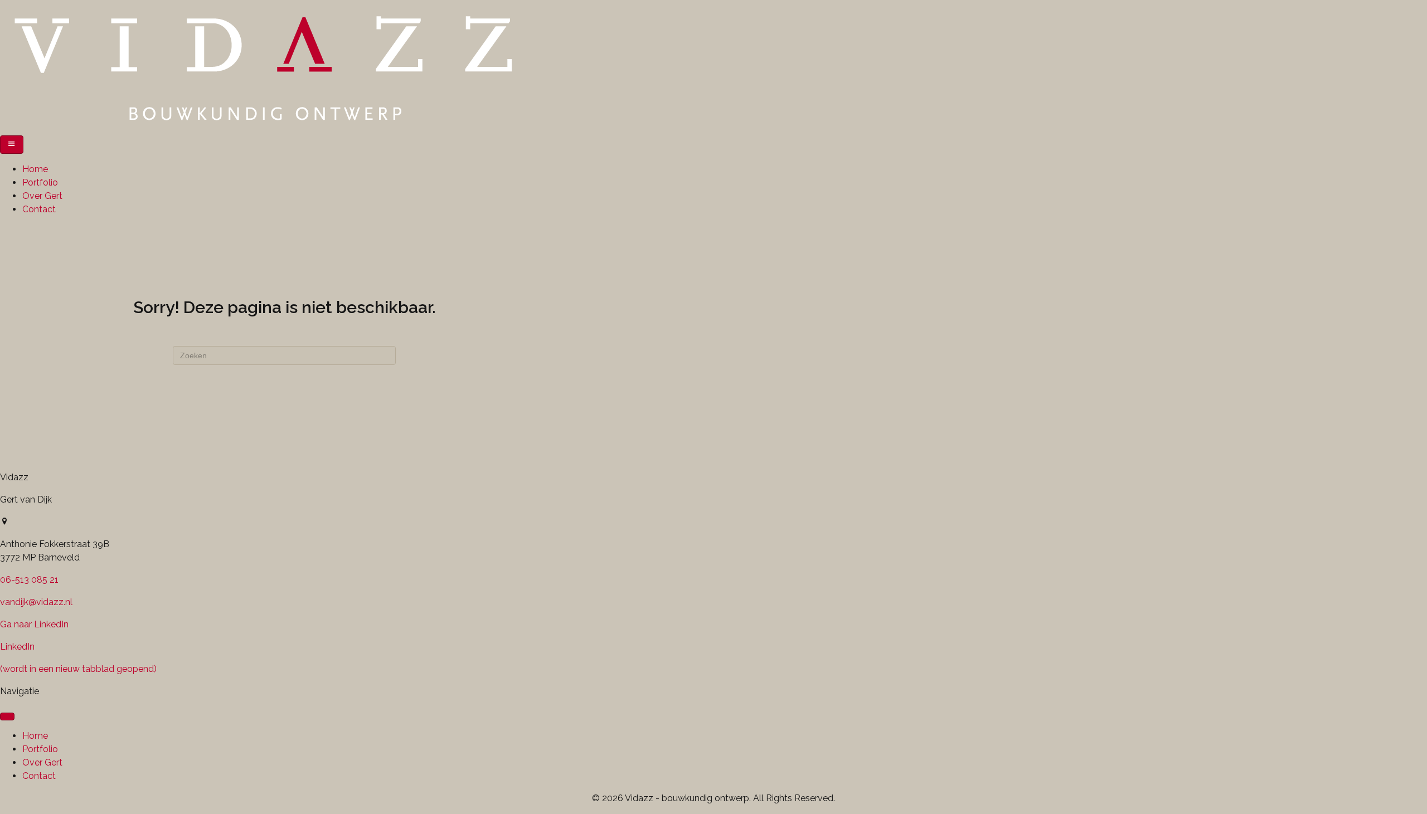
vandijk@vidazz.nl (36, 602)
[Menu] (11, 144)
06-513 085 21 (29, 579)
